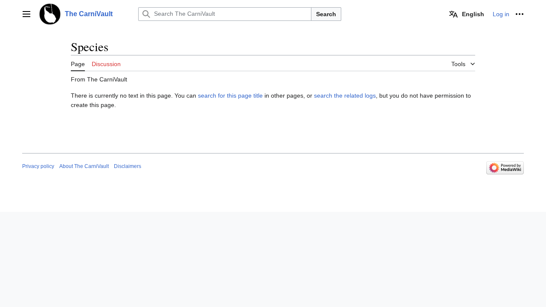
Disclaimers (127, 166)
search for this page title (230, 95)
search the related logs (345, 95)
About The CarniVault (84, 166)
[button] (26, 14)
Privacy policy (38, 166)
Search (326, 14)
